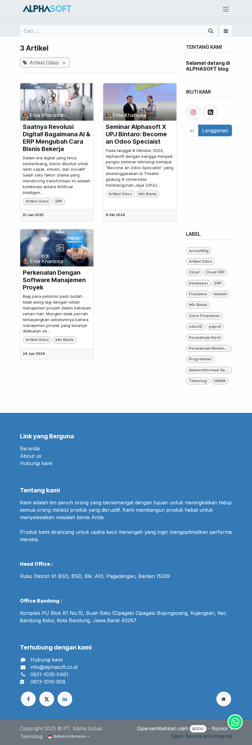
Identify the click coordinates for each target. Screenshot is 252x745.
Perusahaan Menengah (210, 348)
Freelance (198, 294)
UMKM (220, 380)
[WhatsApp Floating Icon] (235, 722)
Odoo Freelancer (204, 315)
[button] (226, 31)
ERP (58, 201)
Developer (198, 283)
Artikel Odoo (37, 201)
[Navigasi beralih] (226, 8)
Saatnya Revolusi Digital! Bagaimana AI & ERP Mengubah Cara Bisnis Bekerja (56, 138)
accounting (199, 250)
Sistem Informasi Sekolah (210, 370)
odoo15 (195, 326)
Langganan (215, 130)
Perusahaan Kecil (204, 337)
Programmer (200, 359)
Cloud (194, 272)
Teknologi (198, 380)
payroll (215, 326)
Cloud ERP (215, 272)
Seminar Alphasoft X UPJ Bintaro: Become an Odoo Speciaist (136, 134)
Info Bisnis (147, 194)
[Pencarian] (210, 31)
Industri (220, 294)
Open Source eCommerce (201, 736)
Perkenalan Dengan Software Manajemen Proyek (54, 280)
